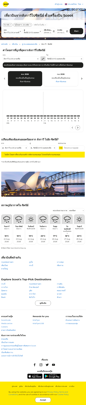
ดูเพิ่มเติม (43, 303)
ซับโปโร (32, 297)
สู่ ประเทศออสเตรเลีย (29, 44)
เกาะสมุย (60, 262)
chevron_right (81, 78)
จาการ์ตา (32, 294)
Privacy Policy (52, 392)
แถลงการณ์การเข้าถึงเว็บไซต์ (12, 356)
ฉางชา (59, 294)
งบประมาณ (62, 143)
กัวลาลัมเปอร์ (34, 287)
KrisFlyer (36, 320)
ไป (47, 55)
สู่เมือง (21, 386)
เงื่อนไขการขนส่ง (7, 342)
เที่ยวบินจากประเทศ (61, 386)
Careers (4, 327)
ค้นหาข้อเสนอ (25, 82)
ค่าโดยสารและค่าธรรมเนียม (11, 349)
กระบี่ (31, 265)
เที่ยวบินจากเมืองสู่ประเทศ (45, 386)
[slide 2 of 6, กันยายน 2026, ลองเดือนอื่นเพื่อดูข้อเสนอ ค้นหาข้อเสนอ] (61, 78)
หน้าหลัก (4, 44)
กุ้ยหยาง (4, 291)
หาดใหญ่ (4, 269)
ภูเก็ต (31, 262)
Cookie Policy (63, 394)
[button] (22, 25)
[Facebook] (34, 364)
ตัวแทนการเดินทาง (73, 320)
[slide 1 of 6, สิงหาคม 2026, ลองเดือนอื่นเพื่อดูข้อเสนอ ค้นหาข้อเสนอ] (25, 78)
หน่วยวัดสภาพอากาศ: (60, 211)
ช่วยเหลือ (4, 339)
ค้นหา (76, 31)
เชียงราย (60, 265)
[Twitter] (47, 364)
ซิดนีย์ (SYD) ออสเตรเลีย (31, 33)
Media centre (6, 323)
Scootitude (6, 320)
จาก (5, 30)
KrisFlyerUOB (38, 323)
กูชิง (30, 291)
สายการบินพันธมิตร (8, 330)
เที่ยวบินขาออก (48, 30)
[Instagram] (40, 364)
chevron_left (4, 78)
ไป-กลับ (6, 25)
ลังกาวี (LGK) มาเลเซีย (11, 33)
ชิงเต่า (3, 297)
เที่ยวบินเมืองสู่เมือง (30, 386)
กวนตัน (59, 284)
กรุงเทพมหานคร (7, 262)
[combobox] (20, 59)
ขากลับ (59, 30)
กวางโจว (4, 287)
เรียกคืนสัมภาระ (7, 352)
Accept (43, 400)
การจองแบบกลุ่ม (72, 323)
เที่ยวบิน (15, 44)
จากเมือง (71, 386)
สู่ (24, 30)
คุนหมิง (4, 294)
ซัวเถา (59, 297)
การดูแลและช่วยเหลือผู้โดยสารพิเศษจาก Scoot (18, 346)
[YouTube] (53, 364)
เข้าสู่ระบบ (58, 4)
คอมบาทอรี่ (61, 291)
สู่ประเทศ (14, 386)
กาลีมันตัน (60, 287)
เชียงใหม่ (4, 265)
